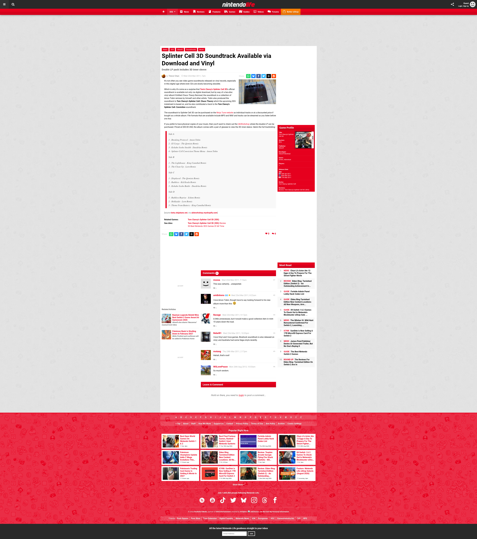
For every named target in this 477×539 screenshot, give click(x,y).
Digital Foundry (226, 518)
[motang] (206, 359)
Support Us (219, 423)
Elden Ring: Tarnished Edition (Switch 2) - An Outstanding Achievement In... (298, 283)
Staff (193, 423)
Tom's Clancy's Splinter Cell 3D (213, 89)
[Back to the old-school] (257, 91)
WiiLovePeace (220, 366)
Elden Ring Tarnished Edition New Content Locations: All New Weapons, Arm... (298, 302)
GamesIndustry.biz (285, 518)
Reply (221, 288)
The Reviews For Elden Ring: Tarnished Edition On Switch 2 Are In (298, 362)
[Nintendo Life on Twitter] (233, 500)
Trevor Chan (174, 76)
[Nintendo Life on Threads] (264, 500)
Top (178, 423)
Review (207, 223)
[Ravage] (206, 322)
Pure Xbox (195, 518)
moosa (216, 280)
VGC (273, 518)
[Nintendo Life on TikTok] (222, 500)
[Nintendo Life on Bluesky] (243, 500)
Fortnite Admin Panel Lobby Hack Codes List (297, 292)
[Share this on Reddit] (274, 76)
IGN (253, 518)
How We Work (204, 423)
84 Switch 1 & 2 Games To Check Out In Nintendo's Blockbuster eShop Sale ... (297, 312)
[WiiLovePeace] (206, 374)
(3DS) (203, 219)
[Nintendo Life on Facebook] (275, 500)
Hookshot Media (200, 512)
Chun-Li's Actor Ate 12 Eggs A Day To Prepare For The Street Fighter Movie (298, 273)
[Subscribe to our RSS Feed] (202, 500)
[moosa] (206, 287)
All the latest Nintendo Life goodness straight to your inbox (238, 528)
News (165, 50)
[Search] (13, 4)
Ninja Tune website (225, 112)
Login (460, 6)
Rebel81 (217, 333)
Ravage (217, 315)
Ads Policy (270, 423)
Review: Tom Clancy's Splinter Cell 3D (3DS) (294, 190)
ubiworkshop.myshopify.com (204, 213)
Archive (281, 423)
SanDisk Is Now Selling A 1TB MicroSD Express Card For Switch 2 (298, 333)
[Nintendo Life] (238, 4)
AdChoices (254, 512)
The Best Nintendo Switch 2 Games (295, 352)
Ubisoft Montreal (284, 154)
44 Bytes (243, 512)
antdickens (218, 295)
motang (217, 351)
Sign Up (466, 6)
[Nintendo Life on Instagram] (254, 500)
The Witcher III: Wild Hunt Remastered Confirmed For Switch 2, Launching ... (298, 322)
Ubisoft (180, 50)
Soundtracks (191, 50)
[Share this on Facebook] (258, 76)
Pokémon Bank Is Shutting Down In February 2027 (184, 332)
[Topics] (4, 4)
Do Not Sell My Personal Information (274, 512)
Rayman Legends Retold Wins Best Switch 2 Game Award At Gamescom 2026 (185, 317)
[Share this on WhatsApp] (248, 76)
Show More (238, 484)
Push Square (182, 518)
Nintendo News (242, 518)
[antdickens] (206, 302)
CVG (299, 518)
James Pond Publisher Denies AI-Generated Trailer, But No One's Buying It (298, 343)
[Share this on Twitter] (263, 76)
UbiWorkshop (244, 124)
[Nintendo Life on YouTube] (212, 500)
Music (201, 50)
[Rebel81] (206, 340)
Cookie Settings (294, 423)
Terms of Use (257, 423)
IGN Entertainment (223, 512)
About (185, 423)
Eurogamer (263, 518)
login (241, 395)
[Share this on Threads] (268, 76)
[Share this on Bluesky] (253, 76)
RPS (305, 518)
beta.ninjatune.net (179, 213)
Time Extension (210, 518)
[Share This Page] (452, 4)
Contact (229, 423)
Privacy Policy (242, 423)
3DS (172, 50)
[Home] (163, 12)
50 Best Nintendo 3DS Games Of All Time (206, 226)
